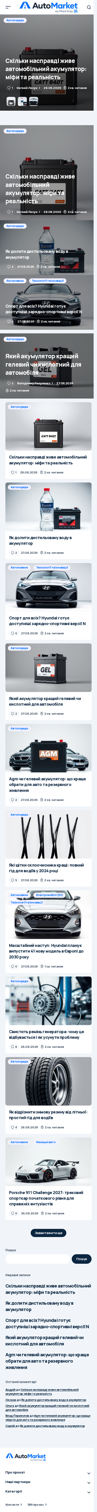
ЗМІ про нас (35, 1504)
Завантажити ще (48, 1232)
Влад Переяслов (17, 1415)
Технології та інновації (48, 281)
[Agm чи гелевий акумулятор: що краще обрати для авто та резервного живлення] (48, 748)
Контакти (12, 1504)
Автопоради (15, 20)
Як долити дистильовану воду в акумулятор (39, 1306)
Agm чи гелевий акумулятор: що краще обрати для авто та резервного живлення (47, 1361)
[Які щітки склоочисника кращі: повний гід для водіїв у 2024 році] (48, 834)
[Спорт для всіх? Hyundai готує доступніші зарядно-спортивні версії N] (48, 302)
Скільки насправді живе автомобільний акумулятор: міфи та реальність (48, 1289)
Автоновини (15, 281)
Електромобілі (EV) (49, 895)
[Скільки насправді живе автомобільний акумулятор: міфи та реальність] (48, 172)
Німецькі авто (45, 1142)
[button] (8, 7)
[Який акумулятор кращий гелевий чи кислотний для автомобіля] (48, 366)
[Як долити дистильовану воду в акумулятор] (48, 62)
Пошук (10, 1250)
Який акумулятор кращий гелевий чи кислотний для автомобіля (44, 1340)
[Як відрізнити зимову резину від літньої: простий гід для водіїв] (48, 1081)
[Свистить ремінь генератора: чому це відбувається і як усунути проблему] (48, 1001)
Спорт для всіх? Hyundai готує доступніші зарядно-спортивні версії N (47, 1323)
